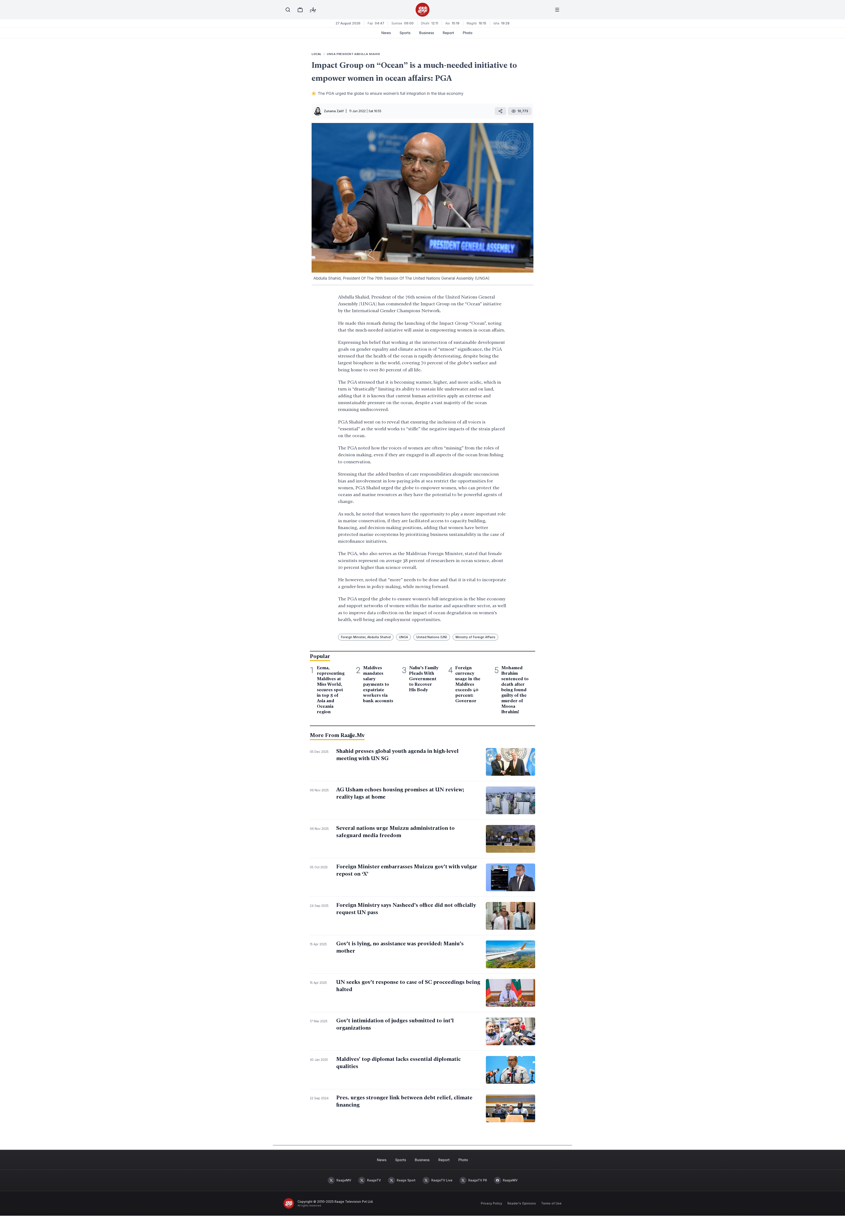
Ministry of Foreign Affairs (475, 637)
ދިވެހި (313, 9)
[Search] (287, 9)
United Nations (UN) (431, 637)
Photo (467, 33)
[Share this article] (500, 111)
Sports (405, 33)
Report (448, 33)
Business (426, 33)
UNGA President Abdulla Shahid (353, 54)
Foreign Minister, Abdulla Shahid (366, 637)
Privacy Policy (491, 1203)
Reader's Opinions (521, 1203)
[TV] (300, 9)
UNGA (403, 637)
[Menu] (557, 9)
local (316, 54)
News (386, 33)
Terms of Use (551, 1203)
